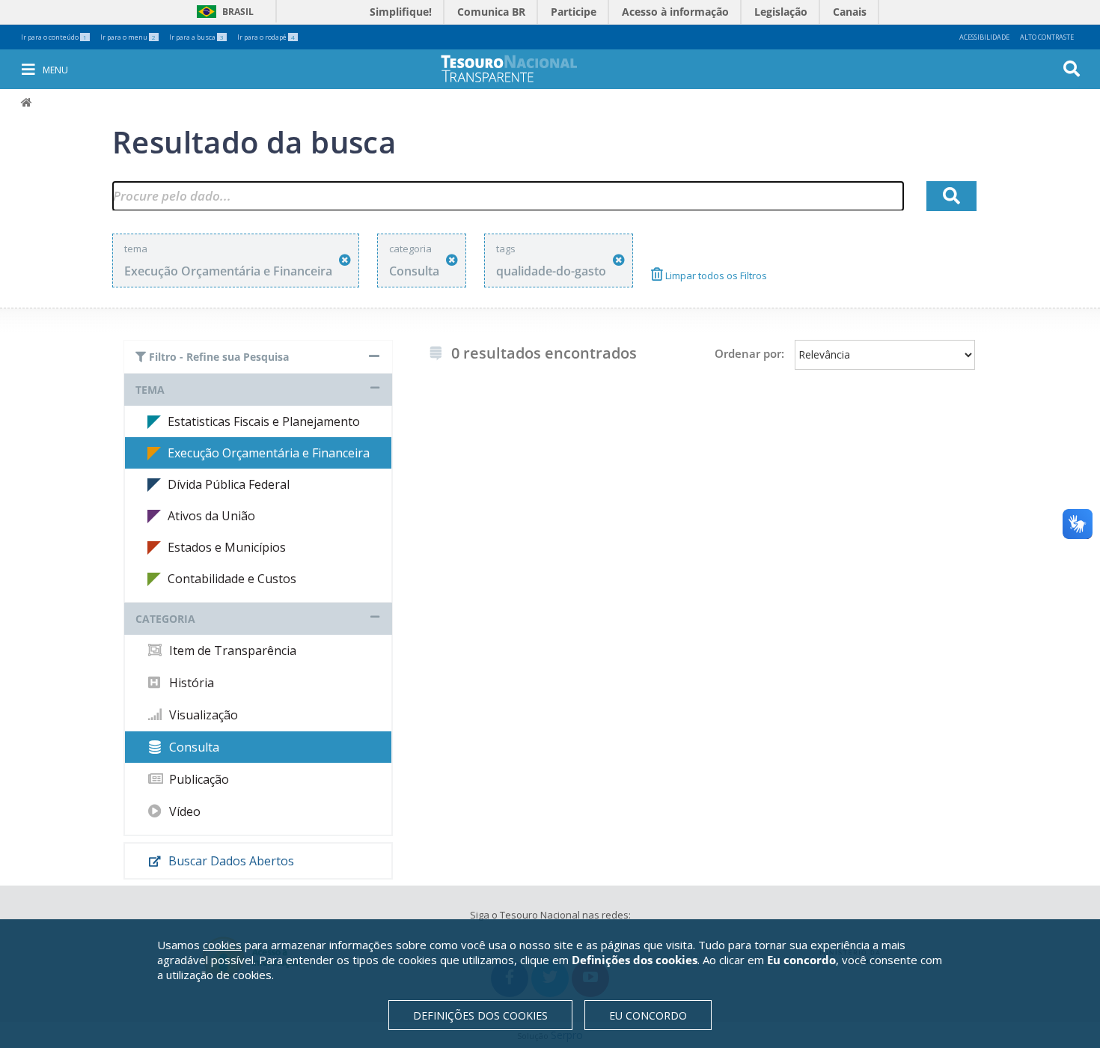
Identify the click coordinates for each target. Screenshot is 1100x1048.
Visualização (202, 715)
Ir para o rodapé (266, 37)
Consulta (192, 747)
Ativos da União (211, 516)
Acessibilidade (984, 37)
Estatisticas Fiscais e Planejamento (264, 421)
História (190, 682)
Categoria (165, 619)
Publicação (197, 779)
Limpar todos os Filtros (715, 275)
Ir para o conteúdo (54, 37)
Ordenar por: (749, 353)
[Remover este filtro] (345, 260)
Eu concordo (648, 1015)
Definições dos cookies (480, 1015)
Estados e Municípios (227, 547)
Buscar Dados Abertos (229, 861)
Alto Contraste (1047, 37)
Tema (150, 390)
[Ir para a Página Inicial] (519, 68)
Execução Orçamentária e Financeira (269, 453)
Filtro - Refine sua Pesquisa (217, 357)
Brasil (222, 11)
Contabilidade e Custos (232, 578)
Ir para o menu (128, 37)
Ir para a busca (196, 37)
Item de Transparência (231, 650)
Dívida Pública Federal (229, 484)
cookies (222, 944)
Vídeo (183, 811)
